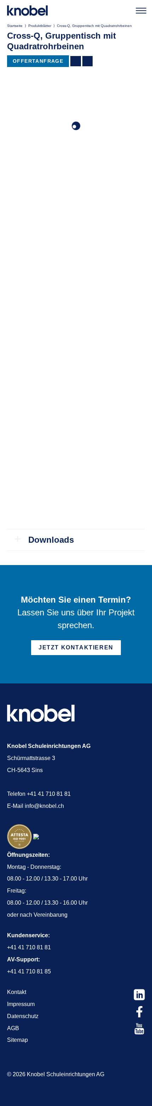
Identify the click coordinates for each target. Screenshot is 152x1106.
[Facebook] (139, 1011)
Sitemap (17, 1040)
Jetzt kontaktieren (76, 647)
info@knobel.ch (44, 806)
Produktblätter (39, 26)
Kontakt (16, 992)
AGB (13, 1028)
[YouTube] (139, 1028)
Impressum (21, 1004)
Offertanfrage (38, 61)
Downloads (51, 539)
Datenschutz (23, 1016)
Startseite (15, 26)
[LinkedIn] (139, 994)
